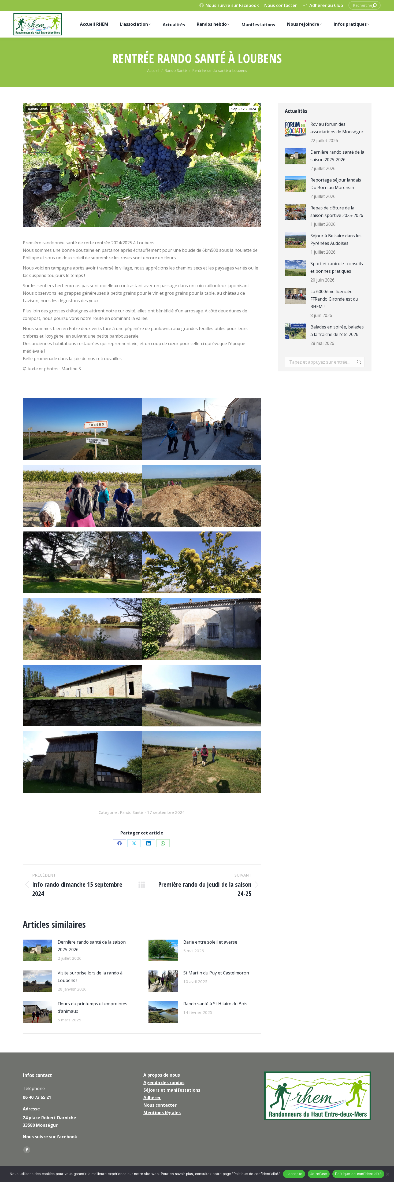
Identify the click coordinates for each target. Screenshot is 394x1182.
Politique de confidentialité (358, 1174)
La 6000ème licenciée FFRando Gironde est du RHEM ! (334, 299)
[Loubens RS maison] (201, 696)
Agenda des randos (163, 1082)
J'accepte (294, 1174)
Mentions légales (162, 1112)
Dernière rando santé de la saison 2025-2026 (92, 945)
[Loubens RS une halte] (82, 495)
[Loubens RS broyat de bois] (201, 496)
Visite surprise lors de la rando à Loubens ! (90, 976)
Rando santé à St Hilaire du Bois (215, 1004)
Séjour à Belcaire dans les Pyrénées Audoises (336, 239)
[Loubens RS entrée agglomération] (82, 429)
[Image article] (37, 950)
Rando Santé (37, 109)
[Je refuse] (387, 1174)
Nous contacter (280, 5)
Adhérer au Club (326, 5)
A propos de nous (161, 1075)
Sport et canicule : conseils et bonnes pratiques (336, 267)
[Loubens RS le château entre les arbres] (82, 562)
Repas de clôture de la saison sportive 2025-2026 (336, 211)
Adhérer (152, 1097)
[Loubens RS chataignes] (201, 562)
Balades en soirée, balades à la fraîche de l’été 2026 (337, 330)
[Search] (374, 5)
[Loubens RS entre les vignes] (201, 762)
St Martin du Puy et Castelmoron (216, 973)
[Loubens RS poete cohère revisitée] (201, 629)
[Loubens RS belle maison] (82, 762)
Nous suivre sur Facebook (232, 5)
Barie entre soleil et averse (210, 942)
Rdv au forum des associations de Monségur (336, 128)
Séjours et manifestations (171, 1090)
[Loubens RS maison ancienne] (82, 695)
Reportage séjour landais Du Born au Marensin (335, 183)
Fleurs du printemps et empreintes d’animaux (92, 1007)
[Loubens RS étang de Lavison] (82, 629)
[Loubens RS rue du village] (201, 429)
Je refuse (318, 1174)
